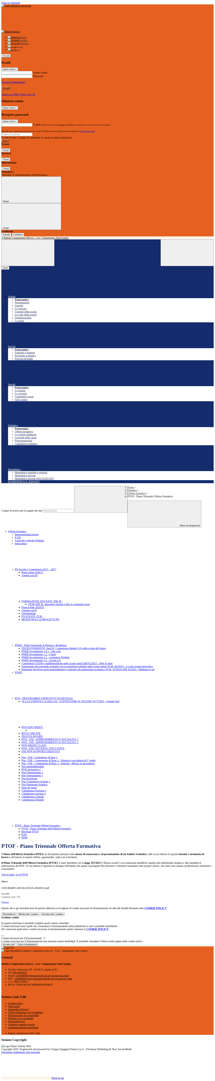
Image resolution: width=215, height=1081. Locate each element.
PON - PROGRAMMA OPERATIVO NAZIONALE (44, 698)
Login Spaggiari (87, 131)
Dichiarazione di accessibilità (23, 1015)
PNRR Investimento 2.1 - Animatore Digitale (45, 657)
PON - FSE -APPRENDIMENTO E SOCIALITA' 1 (50, 742)
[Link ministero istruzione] (16, 5)
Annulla (6, 234)
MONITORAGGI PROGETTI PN (40, 619)
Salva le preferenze (27, 944)
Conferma (18, 234)
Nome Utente (40, 72)
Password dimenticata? (13, 82)
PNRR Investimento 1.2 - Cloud (39, 654)
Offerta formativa (136, 493)
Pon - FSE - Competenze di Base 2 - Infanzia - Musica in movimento (58, 763)
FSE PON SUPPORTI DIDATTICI (41, 751)
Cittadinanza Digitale (33, 799)
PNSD (18, 672)
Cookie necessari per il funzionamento (21, 938)
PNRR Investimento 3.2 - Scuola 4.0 (41, 660)
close (5, 268)
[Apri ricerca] (187, 252)
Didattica (132, 490)
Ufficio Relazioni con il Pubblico (25, 1012)
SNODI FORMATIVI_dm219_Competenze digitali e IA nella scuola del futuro (64, 648)
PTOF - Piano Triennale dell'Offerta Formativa (46, 828)
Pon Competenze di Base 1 (36, 781)
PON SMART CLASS (34, 745)
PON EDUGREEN (32, 727)
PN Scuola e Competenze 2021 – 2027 (36, 569)
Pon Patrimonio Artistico (35, 784)
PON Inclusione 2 (31, 769)
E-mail (36, 124)
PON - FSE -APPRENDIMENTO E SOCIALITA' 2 (50, 739)
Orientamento (29, 613)
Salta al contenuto (10, 2)
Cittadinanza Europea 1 (34, 790)
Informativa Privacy (18, 1009)
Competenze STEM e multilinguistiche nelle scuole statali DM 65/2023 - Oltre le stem (67, 663)
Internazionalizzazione (26, 534)
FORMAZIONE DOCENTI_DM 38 (42, 601)
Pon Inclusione (29, 778)
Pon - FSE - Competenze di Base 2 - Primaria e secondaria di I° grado (58, 760)
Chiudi (6, 150)
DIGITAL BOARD (32, 736)
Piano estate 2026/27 (33, 572)
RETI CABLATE (31, 733)
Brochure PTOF (30, 831)
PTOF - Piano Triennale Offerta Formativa (38, 825)
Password (38, 76)
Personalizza (9, 914)
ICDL (18, 537)
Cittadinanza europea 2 (34, 793)
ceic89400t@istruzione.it (42, 975)
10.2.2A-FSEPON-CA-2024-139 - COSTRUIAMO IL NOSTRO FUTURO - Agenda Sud (70, 701)
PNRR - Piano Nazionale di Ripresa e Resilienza (41, 645)
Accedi (6, 56)
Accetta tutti (52, 914)
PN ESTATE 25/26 (32, 616)
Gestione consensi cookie (21, 1024)
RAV (24, 834)
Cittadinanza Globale (33, 796)
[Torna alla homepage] (107, 237)
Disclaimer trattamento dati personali (20, 1052)
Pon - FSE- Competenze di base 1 (39, 757)
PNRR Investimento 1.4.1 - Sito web (41, 651)
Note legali (14, 1006)
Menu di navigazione (189, 525)
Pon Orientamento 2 (32, 772)
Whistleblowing (16, 1021)
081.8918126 (20, 972)
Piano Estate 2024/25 (33, 607)
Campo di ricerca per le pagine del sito (21, 510)
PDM (24, 837)
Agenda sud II (29, 610)
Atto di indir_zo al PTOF (14, 874)
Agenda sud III (29, 575)
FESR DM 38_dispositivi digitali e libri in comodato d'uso (59, 604)
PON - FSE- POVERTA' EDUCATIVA (43, 748)
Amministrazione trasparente (23, 1027)
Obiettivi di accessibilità (20, 1018)
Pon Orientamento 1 (32, 775)
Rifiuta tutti (29, 914)
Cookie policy (15, 1003)
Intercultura (21, 543)
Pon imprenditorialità (33, 766)
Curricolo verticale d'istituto (29, 540)
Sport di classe (29, 787)
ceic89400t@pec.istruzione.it (43, 978)
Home (130, 487)
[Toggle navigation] (27, 252)
